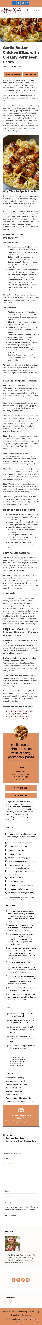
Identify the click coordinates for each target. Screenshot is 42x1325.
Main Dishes (10, 1135)
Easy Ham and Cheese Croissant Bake (21, 1141)
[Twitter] (27, 3)
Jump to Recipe (13, 74)
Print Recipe (30, 74)
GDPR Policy (34, 1312)
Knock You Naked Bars (15, 1138)
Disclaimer (15, 1315)
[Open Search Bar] (28, 10)
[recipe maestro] (11, 10)
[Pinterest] (23, 3)
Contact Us (26, 1315)
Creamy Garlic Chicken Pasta (19, 719)
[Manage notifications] (37, 1320)
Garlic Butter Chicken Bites (18, 716)
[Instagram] (18, 3)
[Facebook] (14, 3)
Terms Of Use (8, 1312)
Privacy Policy (21, 1312)
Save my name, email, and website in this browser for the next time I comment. (22, 1208)
